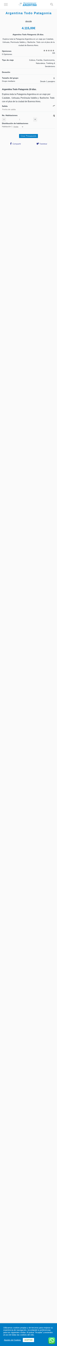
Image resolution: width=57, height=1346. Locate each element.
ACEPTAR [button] (28, 1340)
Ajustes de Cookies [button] (12, 1340)
